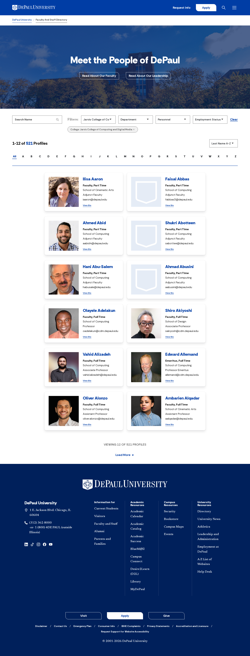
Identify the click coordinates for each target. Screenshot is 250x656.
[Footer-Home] (125, 485)
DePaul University (22, 19)
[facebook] (44, 544)
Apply (206, 8)
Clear (234, 119)
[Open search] (224, 8)
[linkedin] (26, 544)
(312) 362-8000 (40, 522)
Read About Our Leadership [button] (148, 76)
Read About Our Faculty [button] (99, 76)
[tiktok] (32, 544)
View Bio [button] (87, 205)
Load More (122, 455)
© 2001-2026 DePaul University (125, 641)
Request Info (181, 8)
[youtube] (50, 544)
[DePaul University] (38, 7)
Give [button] (166, 616)
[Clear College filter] (134, 129)
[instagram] (38, 544)
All (14, 156)
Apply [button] (125, 616)
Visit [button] (83, 616)
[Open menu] (235, 7)
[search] (57, 119)
